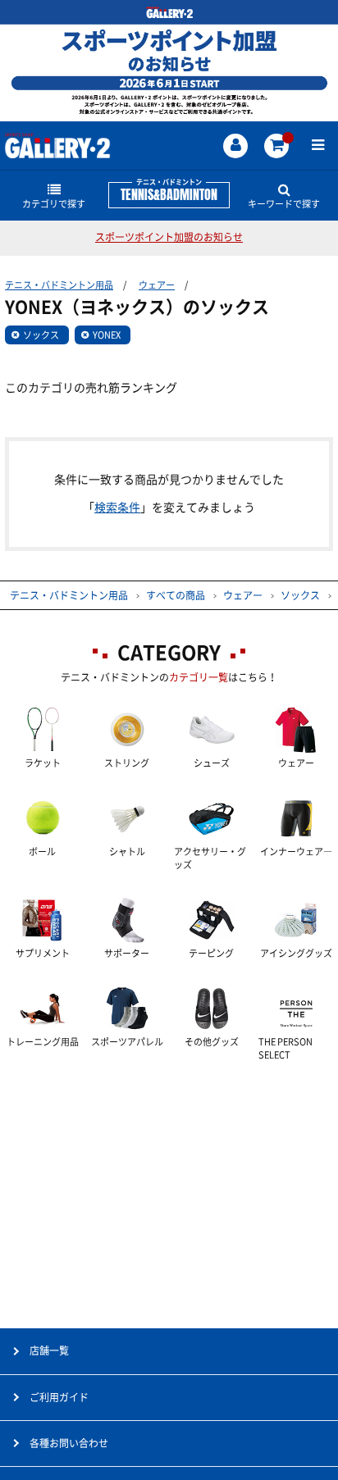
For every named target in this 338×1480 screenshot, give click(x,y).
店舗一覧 (49, 1350)
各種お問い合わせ (69, 1443)
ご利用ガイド (59, 1397)
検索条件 (117, 507)
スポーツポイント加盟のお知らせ (169, 237)
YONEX (107, 334)
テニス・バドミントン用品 (59, 284)
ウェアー (157, 284)
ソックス (41, 334)
